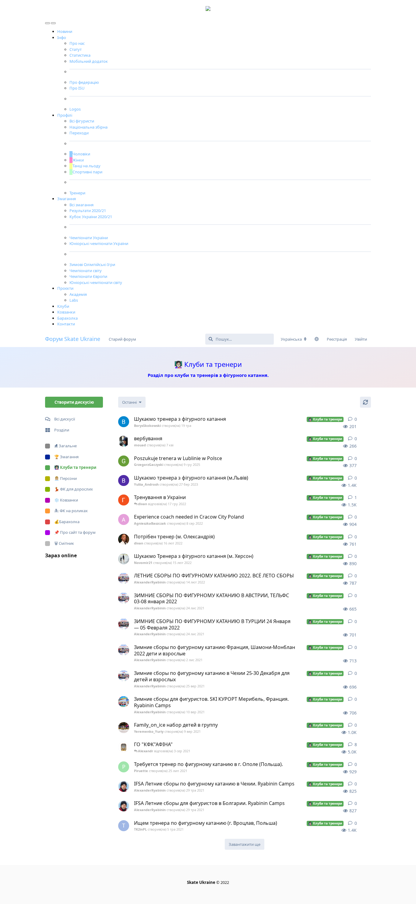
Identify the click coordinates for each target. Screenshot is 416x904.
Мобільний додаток (88, 61)
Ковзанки (66, 312)
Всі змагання (81, 204)
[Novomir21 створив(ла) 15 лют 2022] (123, 558)
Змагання (66, 198)
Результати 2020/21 (87, 210)
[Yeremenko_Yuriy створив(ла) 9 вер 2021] (123, 727)
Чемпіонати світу (85, 270)
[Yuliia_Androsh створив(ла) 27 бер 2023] (123, 480)
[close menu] (53, 21)
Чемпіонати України (88, 237)
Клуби (63, 306)
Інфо (61, 37)
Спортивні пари (87, 172)
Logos (75, 109)
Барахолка (67, 318)
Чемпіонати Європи (88, 276)
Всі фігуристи (81, 121)
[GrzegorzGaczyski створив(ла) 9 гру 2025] (123, 461)
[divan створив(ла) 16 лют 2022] (123, 539)
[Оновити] (365, 402)
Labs (73, 300)
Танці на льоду (86, 165)
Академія (78, 294)
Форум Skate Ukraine (72, 338)
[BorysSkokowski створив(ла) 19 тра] (123, 421)
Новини (64, 31)
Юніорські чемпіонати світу (95, 282)
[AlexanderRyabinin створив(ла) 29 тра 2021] (123, 786)
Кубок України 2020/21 (90, 216)
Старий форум (122, 339)
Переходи (79, 133)
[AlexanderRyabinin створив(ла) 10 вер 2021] (123, 701)
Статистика (79, 55)
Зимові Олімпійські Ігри (92, 264)
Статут (75, 49)
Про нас (77, 43)
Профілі (64, 115)
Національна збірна (88, 127)
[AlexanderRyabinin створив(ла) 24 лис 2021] (123, 598)
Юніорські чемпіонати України (98, 243)
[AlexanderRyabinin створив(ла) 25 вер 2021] (123, 675)
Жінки (78, 160)
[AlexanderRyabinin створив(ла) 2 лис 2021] (123, 649)
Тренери (77, 193)
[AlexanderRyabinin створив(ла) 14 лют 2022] (123, 578)
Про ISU (77, 88)
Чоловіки (81, 154)
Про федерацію (84, 82)
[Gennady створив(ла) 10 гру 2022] (123, 500)
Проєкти (65, 288)
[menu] (48, 21)
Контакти (66, 324)
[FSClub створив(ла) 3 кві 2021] (123, 747)
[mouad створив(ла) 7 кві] (123, 441)
